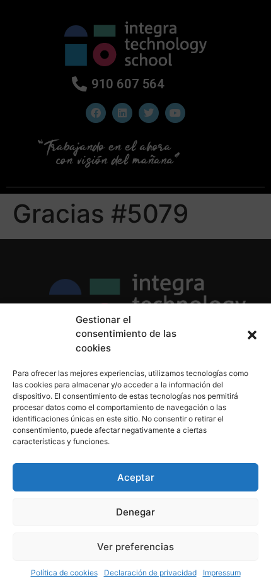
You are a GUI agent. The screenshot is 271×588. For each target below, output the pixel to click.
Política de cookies (64, 572)
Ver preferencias (135, 547)
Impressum (222, 572)
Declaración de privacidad (150, 572)
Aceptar (135, 477)
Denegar (135, 512)
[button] (252, 333)
